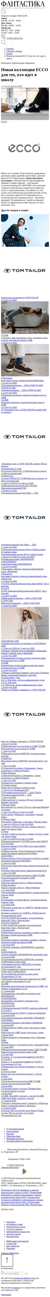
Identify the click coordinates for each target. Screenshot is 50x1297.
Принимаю (6, 1294)
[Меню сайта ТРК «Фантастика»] (12, 44)
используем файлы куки (24, 1278)
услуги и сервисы (14, 1229)
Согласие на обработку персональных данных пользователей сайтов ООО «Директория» (22, 1201)
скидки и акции (13, 1234)
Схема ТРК (11, 1243)
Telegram (5, 1167)
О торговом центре (15, 1129)
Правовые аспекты (15, 1138)
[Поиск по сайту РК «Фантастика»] (4, 44)
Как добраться (12, 1246)
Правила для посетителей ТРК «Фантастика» (21, 1205)
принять (16, 1287)
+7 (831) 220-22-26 (14, 38)
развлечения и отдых (15, 1227)
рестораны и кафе (14, 1224)
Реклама (10, 1134)
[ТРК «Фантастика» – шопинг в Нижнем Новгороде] (23, 8)
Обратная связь (13, 1136)
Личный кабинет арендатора (19, 1141)
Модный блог (12, 1236)
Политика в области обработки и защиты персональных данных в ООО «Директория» (21, 1191)
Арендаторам (12, 1131)
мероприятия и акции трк (18, 1232)
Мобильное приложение (17, 1241)
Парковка (10, 1248)
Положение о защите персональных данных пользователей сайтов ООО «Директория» (21, 1196)
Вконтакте (14, 1167)
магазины (10, 1222)
